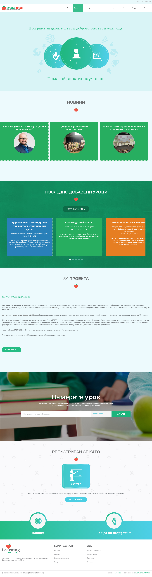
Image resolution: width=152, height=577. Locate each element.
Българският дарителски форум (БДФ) (18, 315)
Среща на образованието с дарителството (74, 127)
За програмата (116, 8)
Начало (69, 8)
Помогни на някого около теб (128, 222)
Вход (137, 1)
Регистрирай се (76, 499)
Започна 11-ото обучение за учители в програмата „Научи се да (124, 127)
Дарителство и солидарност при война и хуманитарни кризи (29, 226)
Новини (105, 8)
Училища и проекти (90, 8)
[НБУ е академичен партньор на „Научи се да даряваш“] (24, 143)
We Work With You (142, 573)
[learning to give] (11, 550)
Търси (122, 414)
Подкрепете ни (137, 8)
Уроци (56, 562)
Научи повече (10, 350)
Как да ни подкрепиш (114, 533)
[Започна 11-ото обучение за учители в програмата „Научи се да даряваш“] (124, 143)
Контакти (147, 8)
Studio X (118, 573)
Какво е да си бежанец (79, 222)
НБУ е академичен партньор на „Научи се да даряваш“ (24, 127)
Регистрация (146, 1)
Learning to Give (58, 307)
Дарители (126, 8)
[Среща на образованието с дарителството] (74, 143)
